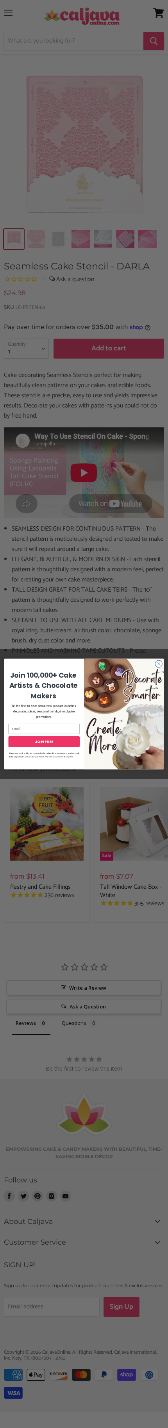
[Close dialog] (158, 663)
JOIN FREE (44, 741)
